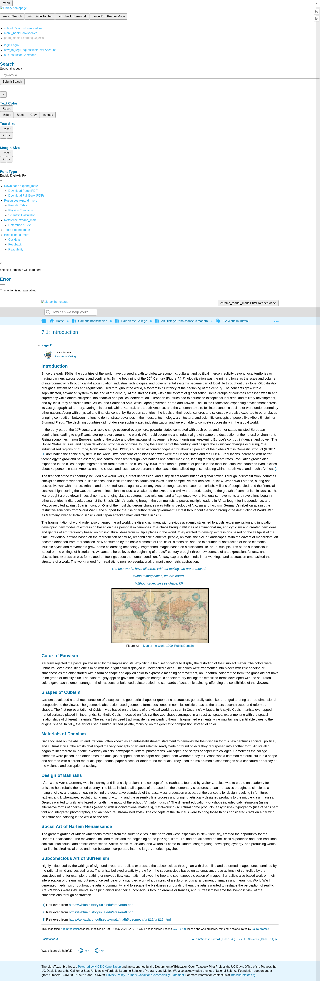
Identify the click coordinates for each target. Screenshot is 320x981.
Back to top (48, 938)
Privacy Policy (115, 975)
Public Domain (184, 645)
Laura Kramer (260, 928)
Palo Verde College (134, 321)
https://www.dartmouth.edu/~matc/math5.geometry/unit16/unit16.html (120, 919)
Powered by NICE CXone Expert (100, 966)
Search (48, 312)
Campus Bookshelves (92, 321)
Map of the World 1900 (158, 645)
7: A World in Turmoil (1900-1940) (244, 321)
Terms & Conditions (139, 975)
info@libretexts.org (242, 975)
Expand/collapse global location (276, 320)
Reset (6, 108)
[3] (181, 583)
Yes (86, 950)
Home (60, 321)
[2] (277, 469)
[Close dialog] (2, 284)
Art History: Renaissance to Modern (185, 321)
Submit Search (12, 81)
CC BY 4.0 (179, 928)
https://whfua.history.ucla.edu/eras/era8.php (101, 905)
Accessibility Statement (168, 975)
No (102, 950)
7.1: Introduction (70, 928)
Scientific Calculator (21, 215)
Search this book (11, 68)
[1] (43, 454)
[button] (14, 244)
